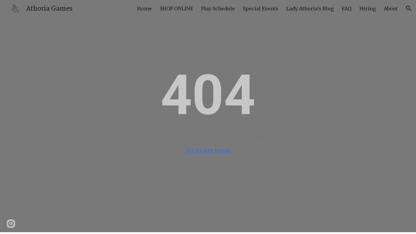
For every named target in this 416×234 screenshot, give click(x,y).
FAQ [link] (346, 8)
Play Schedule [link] (218, 8)
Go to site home (208, 150)
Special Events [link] (260, 8)
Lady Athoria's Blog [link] (310, 8)
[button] (408, 8)
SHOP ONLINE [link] (176, 8)
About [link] (391, 8)
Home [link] (144, 8)
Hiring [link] (367, 8)
